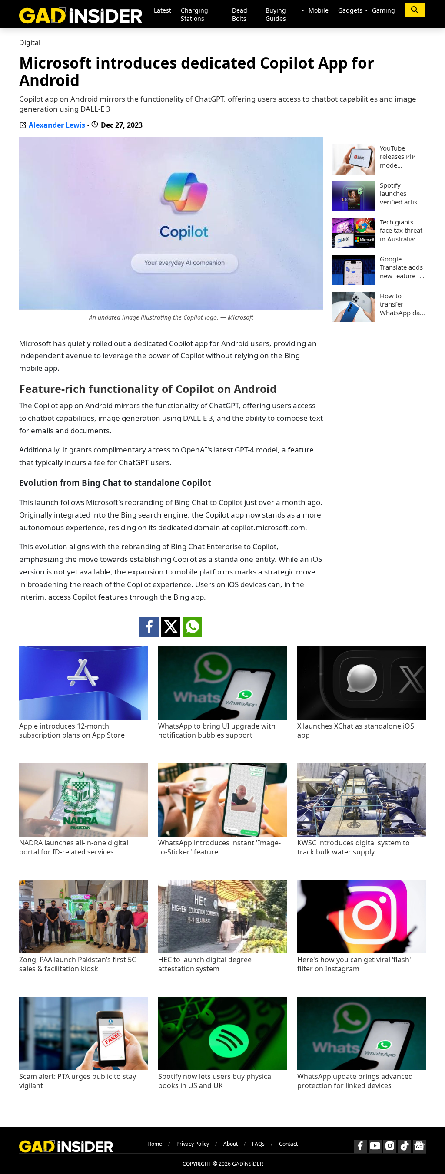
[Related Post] (83, 717)
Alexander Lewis (57, 125)
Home (154, 1144)
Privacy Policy (192, 1144)
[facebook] (149, 627)
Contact (288, 1144)
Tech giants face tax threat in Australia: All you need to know (402, 231)
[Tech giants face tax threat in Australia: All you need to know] (353, 246)
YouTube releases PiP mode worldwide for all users (401, 157)
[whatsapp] (192, 627)
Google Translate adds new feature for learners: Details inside (403, 267)
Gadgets (350, 10)
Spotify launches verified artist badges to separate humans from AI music (400, 194)
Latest (162, 10)
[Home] (80, 14)
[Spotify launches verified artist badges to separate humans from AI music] (353, 209)
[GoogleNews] (419, 1146)
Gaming (383, 10)
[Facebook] (360, 1146)
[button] (303, 11)
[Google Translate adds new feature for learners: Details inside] (353, 282)
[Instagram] (389, 1146)
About (230, 1144)
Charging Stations (194, 14)
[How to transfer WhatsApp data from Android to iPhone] (353, 319)
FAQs (258, 1144)
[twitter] (170, 627)
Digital (29, 42)
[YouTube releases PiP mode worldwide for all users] (353, 172)
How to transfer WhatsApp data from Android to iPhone (402, 304)
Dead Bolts (239, 14)
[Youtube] (375, 1146)
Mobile (319, 10)
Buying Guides (276, 14)
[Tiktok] (404, 1146)
